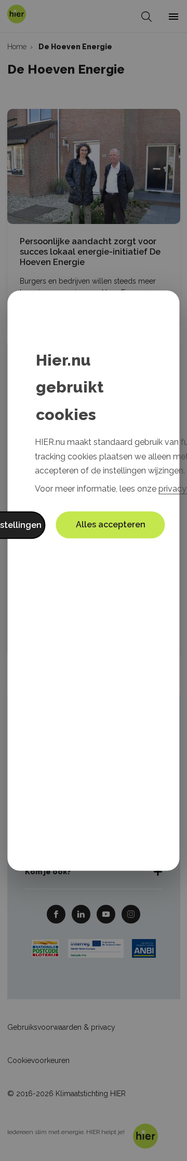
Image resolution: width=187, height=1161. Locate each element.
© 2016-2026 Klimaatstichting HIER (66, 1093)
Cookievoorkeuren (38, 1060)
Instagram (131, 914)
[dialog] (93, 580)
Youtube (106, 914)
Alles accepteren (110, 524)
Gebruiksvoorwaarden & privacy (61, 1027)
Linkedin (81, 914)
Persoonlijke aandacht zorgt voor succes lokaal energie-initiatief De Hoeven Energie (90, 251)
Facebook (56, 914)
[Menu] (173, 16)
